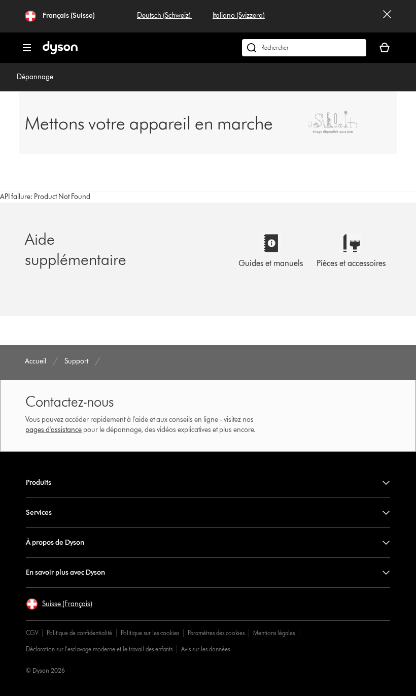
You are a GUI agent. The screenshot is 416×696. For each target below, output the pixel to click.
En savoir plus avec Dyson (65, 572)
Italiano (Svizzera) (239, 15)
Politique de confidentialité (79, 633)
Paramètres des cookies (216, 633)
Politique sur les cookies (150, 633)
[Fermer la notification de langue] (387, 16)
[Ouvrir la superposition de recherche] (304, 47)
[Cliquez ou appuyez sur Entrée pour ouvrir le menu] (26, 47)
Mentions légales (274, 633)
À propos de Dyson (55, 542)
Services (39, 512)
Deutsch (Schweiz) (164, 15)
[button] (59, 604)
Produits (38, 482)
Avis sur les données (205, 649)
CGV (32, 633)
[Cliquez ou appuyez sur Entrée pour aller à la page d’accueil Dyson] (60, 52)
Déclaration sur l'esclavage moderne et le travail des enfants (99, 649)
